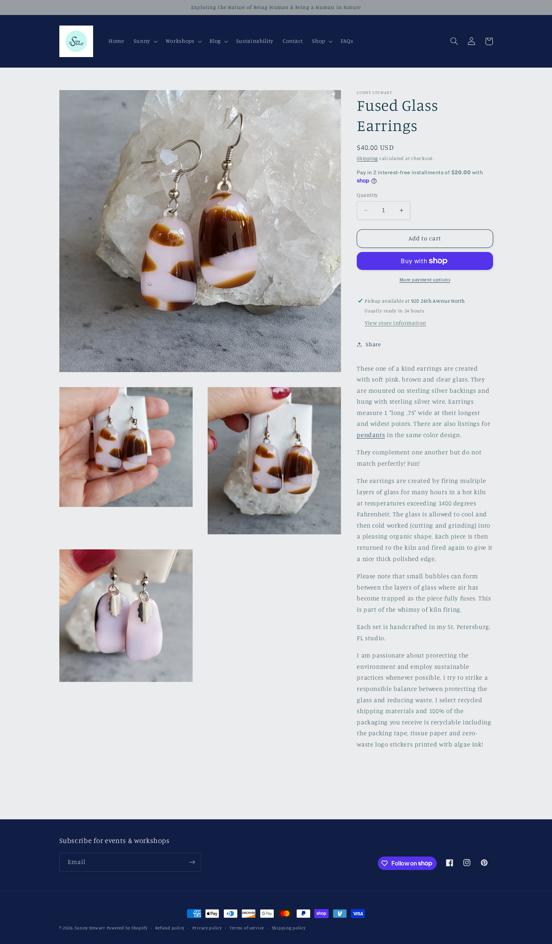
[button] (145, 41)
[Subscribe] (192, 862)
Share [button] (373, 344)
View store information (395, 323)
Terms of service (246, 927)
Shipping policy (289, 927)
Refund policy (169, 927)
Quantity (367, 195)
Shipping (367, 158)
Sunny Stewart (90, 927)
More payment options (425, 279)
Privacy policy (207, 927)
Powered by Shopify (127, 927)
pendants (371, 435)
